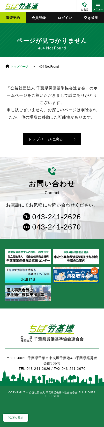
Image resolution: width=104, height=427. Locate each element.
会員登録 (39, 18)
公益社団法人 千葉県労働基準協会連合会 (21, 6)
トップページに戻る (45, 139)
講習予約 (13, 18)
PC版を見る (15, 417)
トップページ (19, 66)
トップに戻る (94, 412)
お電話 (84, 9)
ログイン (65, 18)
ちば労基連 (52, 335)
